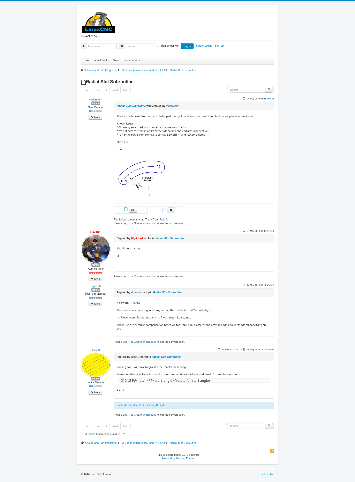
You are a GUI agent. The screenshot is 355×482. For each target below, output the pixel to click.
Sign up (220, 45)
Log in (187, 46)
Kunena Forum (185, 458)
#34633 (270, 349)
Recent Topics (101, 60)
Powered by (168, 458)
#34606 (270, 98)
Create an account (145, 223)
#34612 (270, 285)
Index (86, 60)
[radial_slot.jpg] (142, 175)
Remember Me (170, 45)
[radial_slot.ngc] (126, 210)
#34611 (270, 230)
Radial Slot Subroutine (131, 106)
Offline (95, 103)
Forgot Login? (204, 45)
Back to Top (267, 474)
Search (117, 60)
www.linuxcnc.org (135, 60)
